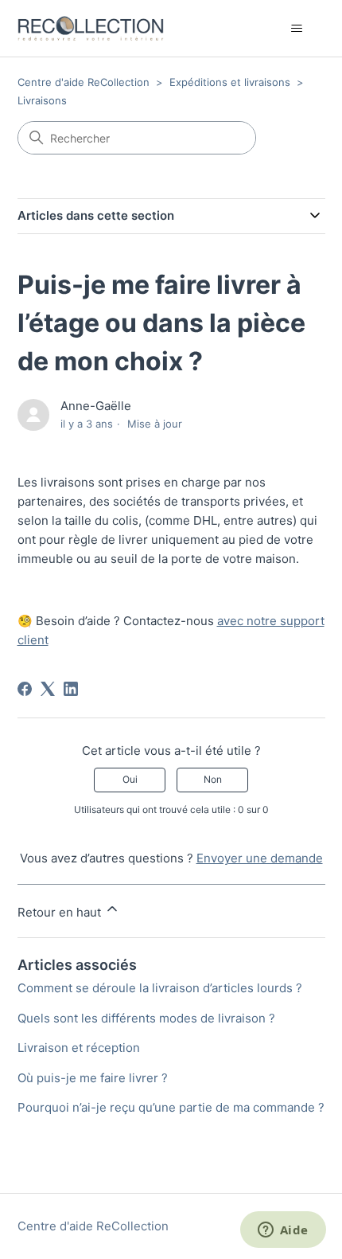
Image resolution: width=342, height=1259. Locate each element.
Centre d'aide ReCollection (83, 82)
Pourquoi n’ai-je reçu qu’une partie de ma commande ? (171, 1107)
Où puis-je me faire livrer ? (92, 1077)
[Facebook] (24, 689)
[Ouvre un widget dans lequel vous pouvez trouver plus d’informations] (282, 1231)
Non (213, 779)
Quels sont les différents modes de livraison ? (146, 1018)
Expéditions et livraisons (229, 82)
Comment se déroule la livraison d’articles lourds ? (159, 987)
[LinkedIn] (71, 689)
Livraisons (42, 100)
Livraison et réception (78, 1047)
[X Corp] (48, 689)
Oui (130, 779)
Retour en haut (60, 912)
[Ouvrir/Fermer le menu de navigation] (297, 28)
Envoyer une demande (259, 858)
